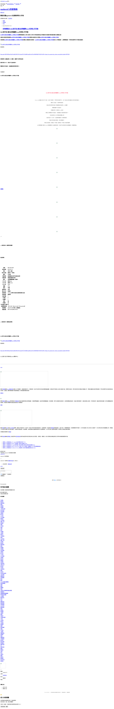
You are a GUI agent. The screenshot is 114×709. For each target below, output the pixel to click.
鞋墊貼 (1, 518)
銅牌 (1, 614)
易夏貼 (1, 189)
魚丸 (1, 530)
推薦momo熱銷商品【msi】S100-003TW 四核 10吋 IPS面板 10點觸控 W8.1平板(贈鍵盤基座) (22, 446)
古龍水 (1, 654)
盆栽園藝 (2, 577)
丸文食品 (12, 427)
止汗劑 (1, 515)
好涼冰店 (2, 510)
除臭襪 (3, 389)
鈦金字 (1, 621)
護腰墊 (1, 587)
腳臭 (1, 504)
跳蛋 (1, 635)
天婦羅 (1, 531)
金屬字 (1, 615)
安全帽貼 (2, 511)
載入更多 (2, 468)
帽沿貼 (1, 501)
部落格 (4, 22)
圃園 (1, 655)
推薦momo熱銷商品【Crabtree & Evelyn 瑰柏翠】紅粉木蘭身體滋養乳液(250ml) (19, 447)
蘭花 (1, 580)
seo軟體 (2, 596)
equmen (8, 401)
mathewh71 (2, 453)
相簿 (4, 20)
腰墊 (1, 586)
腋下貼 (1, 514)
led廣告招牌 (2, 617)
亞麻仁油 (2, 564)
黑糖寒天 (2, 591)
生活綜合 (10, 18)
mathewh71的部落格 (9, 9)
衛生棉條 (2, 641)
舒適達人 (9, 436)
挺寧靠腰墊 (2, 583)
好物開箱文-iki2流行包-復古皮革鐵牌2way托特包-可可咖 (20, 29)
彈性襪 (1, 624)
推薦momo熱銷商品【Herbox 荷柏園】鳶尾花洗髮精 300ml (15, 443)
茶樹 (1, 651)
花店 (1, 600)
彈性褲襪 (2, 627)
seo (1, 645)
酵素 (1, 570)
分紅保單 (2, 574)
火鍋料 (1, 533)
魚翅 (1, 537)
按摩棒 (1, 634)
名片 (4, 23)
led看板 (2, 623)
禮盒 (10, 431)
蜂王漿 (1, 566)
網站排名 (2, 597)
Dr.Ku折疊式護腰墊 (4, 581)
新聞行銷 (2, 647)
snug (1, 367)
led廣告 (2, 620)
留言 (12, 460)
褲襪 (1, 625)
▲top (1, 466)
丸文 (7, 427)
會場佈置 (2, 604)
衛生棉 (3, 436)
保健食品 (2, 563)
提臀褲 (1, 661)
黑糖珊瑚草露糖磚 (4, 593)
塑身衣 (1, 393)
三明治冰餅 (2, 508)
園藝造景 (2, 576)
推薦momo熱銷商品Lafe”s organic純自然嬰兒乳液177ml (14, 442)
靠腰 (1, 584)
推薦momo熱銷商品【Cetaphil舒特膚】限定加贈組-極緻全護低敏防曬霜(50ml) (19, 444)
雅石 (1, 579)
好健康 (1, 561)
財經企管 (10, 464)
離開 (7, 706)
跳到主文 (2, 12)
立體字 (1, 613)
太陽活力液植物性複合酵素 (6, 590)
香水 (1, 652)
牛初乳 (1, 567)
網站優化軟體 (3, 594)
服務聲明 (68, 692)
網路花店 (2, 601)
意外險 (1, 571)
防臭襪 (1, 507)
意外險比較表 (3, 573)
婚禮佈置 (2, 603)
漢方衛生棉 (18, 436)
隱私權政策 (64, 692)
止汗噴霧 (2, 517)
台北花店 (2, 605)
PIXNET (48, 692)
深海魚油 (2, 569)
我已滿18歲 (3, 706)
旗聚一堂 (2, 521)
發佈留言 (2, 475)
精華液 (1, 649)
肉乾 (1, 528)
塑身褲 (1, 658)
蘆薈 (1, 648)
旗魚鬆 (52, 427)
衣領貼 (1, 500)
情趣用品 (2, 633)
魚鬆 (1, 405)
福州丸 (1, 534)
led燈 (1, 618)
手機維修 (2, 638)
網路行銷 (2, 644)
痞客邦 (9, 460)
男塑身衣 (17, 401)
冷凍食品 (2, 536)
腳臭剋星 (11, 389)
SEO (1, 598)
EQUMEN (2, 659)
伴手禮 (1, 526)
